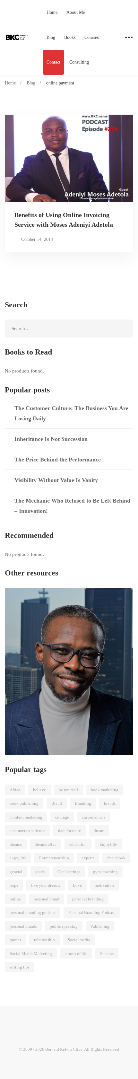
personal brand (46, 899)
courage (62, 817)
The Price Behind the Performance (57, 459)
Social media (79, 939)
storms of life (76, 953)
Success (107, 953)
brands (110, 803)
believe (39, 789)
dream (99, 830)
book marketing (104, 789)
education (78, 844)
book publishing (24, 803)
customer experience (27, 830)
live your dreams (45, 885)
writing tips (20, 967)
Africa (15, 789)
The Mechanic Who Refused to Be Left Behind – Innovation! (72, 505)
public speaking (64, 926)
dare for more (69, 830)
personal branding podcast (33, 912)
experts (88, 857)
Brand (56, 803)
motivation (104, 885)
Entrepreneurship (54, 857)
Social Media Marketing (31, 953)
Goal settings (68, 871)
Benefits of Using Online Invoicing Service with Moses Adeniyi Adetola (63, 219)
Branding (83, 803)
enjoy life (18, 857)
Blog (31, 83)
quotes (15, 939)
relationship (44, 939)
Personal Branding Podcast (91, 912)
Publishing (100, 926)
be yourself (68, 789)
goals (40, 871)
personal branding (88, 899)
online (15, 899)
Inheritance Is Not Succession (51, 439)
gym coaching (105, 871)
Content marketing (26, 817)
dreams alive (45, 844)
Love (77, 885)
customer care (94, 817)
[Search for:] (69, 328)
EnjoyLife (108, 844)
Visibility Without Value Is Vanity (56, 480)
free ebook (116, 857)
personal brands (23, 926)
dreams (16, 844)
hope (14, 885)
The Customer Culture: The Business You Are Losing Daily (71, 413)
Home (10, 83)
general (16, 871)
